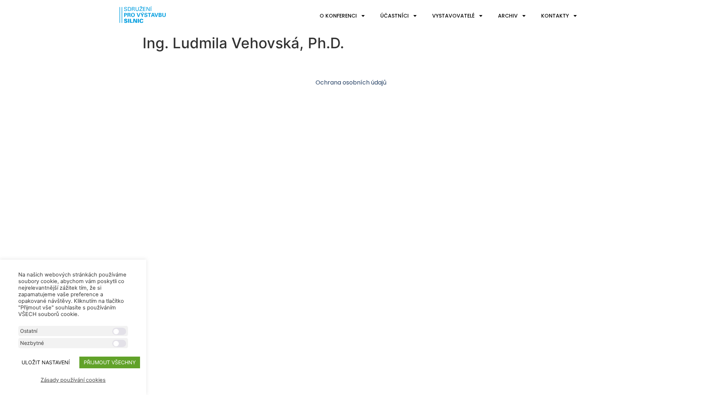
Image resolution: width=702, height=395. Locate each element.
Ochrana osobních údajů (351, 82)
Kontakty (555, 15)
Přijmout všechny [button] (110, 362)
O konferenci (338, 15)
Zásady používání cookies (73, 380)
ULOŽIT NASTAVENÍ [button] (46, 362)
